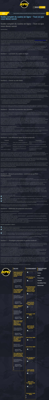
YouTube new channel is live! (39, 13)
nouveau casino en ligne (40, 40)
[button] (24, 10)
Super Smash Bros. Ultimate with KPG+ (30, 327)
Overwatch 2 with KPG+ (30, 314)
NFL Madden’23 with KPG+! (31, 358)
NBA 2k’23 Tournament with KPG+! (30, 383)
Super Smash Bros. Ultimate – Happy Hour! (30, 303)
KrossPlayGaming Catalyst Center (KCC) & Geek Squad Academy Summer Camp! (30, 289)
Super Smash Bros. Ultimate (30, 370)
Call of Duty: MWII (30, 337)
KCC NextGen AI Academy (30, 277)
